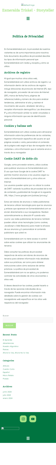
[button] (28, 19)
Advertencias (8, 343)
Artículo (6, 366)
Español (6, 372)
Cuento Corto (9, 369)
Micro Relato (8, 375)
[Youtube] (32, 418)
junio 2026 (7, 392)
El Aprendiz (7, 340)
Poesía (5, 379)
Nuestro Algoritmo (10, 346)
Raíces (5, 349)
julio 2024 (7, 395)
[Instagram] (23, 418)
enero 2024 (8, 398)
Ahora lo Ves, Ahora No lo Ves (16, 353)
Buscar (6, 316)
